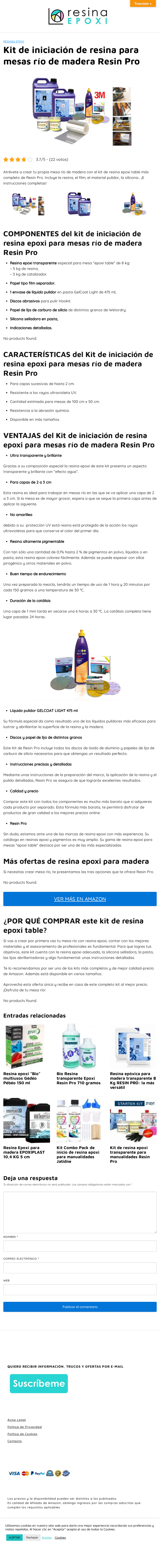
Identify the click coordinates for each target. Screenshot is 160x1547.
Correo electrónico (21, 1258)
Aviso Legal (17, 1420)
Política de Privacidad (25, 1427)
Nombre (10, 1236)
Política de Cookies (23, 1434)
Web (6, 1280)
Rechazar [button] (32, 1537)
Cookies (60, 1538)
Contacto (15, 1441)
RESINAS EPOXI (13, 41)
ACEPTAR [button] (14, 1537)
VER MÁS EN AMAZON (80, 899)
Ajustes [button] (47, 1538)
